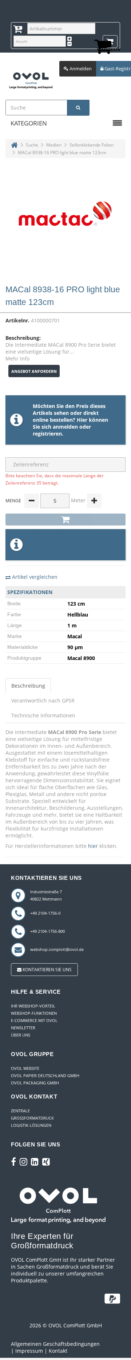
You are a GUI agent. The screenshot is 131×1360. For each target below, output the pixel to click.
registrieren (47, 433)
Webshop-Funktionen (34, 1013)
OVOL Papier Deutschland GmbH (45, 1075)
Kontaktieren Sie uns (46, 970)
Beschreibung (28, 685)
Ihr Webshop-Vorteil (33, 1006)
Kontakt (58, 1350)
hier (93, 845)
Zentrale (20, 1110)
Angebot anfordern (34, 371)
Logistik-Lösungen (31, 1125)
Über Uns (20, 1035)
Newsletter (23, 1027)
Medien (53, 145)
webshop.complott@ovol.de (57, 949)
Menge (13, 501)
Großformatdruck (32, 1118)
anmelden (65, 426)
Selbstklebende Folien (92, 145)
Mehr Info (17, 358)
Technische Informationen (43, 715)
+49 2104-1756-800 (47, 931)
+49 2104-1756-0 (45, 913)
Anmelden (80, 68)
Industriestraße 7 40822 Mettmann (46, 895)
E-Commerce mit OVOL (34, 1020)
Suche (32, 145)
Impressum (29, 1350)
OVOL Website (25, 1068)
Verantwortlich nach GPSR (43, 700)
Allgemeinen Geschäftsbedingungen (55, 1343)
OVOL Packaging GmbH (35, 1082)
